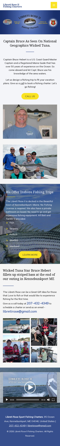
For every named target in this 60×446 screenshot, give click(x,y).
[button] (30, 96)
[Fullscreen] (53, 399)
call (22, 83)
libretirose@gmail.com (20, 311)
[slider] (27, 399)
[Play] (6, 399)
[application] (30, 387)
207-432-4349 (38, 303)
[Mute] (48, 399)
